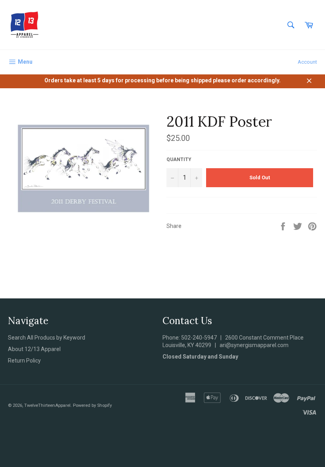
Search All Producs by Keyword (46, 337)
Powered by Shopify (92, 405)
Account (307, 62)
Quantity (178, 159)
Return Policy (24, 360)
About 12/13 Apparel (34, 349)
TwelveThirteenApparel (47, 405)
